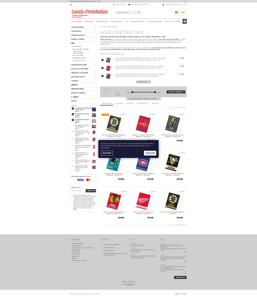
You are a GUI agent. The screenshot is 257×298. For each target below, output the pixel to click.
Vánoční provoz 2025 (138, 245)
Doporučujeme (107, 103)
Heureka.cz (131, 281)
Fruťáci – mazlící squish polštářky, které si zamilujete (143, 256)
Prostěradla (89, 21)
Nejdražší (130, 103)
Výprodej (75, 81)
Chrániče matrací (102, 21)
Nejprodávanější (142, 103)
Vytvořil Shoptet (182, 294)
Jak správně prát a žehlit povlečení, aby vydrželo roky (173, 267)
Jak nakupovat (76, 252)
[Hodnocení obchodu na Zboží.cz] (128, 285)
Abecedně (155, 103)
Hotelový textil (77, 89)
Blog (162, 240)
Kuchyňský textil (78, 77)
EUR (186, 4)
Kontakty (74, 258)
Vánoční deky (77, 46)
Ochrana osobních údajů (79, 260)
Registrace (176, 4)
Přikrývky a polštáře (172, 21)
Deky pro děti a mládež (80, 49)
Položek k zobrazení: (176, 92)
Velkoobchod (76, 254)
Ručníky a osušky (116, 21)
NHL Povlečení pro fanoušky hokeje (173, 257)
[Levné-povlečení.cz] (89, 13)
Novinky (133, 240)
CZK (183, 4)
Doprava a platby (77, 245)
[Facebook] (71, 4)
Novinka (117, 92)
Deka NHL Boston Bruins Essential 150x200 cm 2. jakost (140, 58)
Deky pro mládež (78, 53)
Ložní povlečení (76, 21)
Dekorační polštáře (137, 21)
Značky (74, 101)
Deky (126, 21)
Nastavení (106, 153)
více (185, 252)
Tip (105, 94)
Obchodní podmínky (78, 243)
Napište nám (76, 256)
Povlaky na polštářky (154, 21)
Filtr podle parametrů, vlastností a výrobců (142, 98)
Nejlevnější (119, 103)
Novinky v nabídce (78, 93)
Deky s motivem (77, 55)
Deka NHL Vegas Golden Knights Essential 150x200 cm (139, 74)
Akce (105, 92)
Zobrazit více (142, 82)
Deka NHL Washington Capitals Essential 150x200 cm (139, 66)
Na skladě (107, 89)
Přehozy (74, 85)
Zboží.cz (124, 281)
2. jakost (75, 97)
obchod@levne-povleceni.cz (111, 244)
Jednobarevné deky (79, 58)
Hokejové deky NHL (79, 61)
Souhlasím (150, 153)
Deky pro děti (77, 51)
